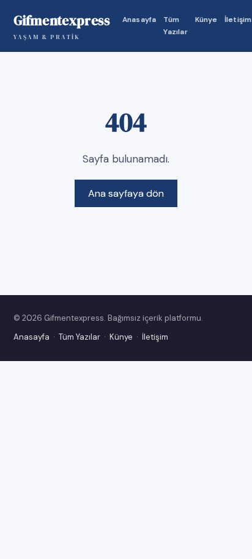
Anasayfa (139, 19)
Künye (206, 19)
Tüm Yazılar (175, 25)
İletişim (238, 19)
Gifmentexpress (61, 26)
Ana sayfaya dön (126, 193)
